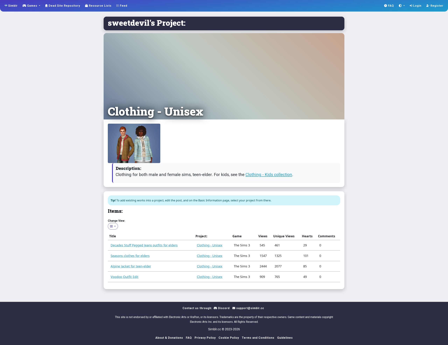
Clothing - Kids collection (269, 174)
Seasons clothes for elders (130, 256)
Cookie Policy (229, 337)
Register (436, 5)
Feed (123, 5)
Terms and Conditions (258, 337)
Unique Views (284, 236)
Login (416, 5)
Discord (223, 308)
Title (112, 236)
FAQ (390, 5)
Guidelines (285, 337)
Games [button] (32, 5)
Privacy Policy (205, 337)
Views (262, 236)
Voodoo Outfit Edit (124, 277)
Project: (201, 236)
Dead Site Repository (64, 5)
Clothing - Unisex (209, 245)
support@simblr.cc (249, 308)
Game (237, 236)
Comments (326, 236)
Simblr (12, 5)
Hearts (307, 236)
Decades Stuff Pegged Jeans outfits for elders (144, 245)
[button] (401, 5)
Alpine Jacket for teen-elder (131, 266)
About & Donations (169, 337)
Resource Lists (99, 5)
